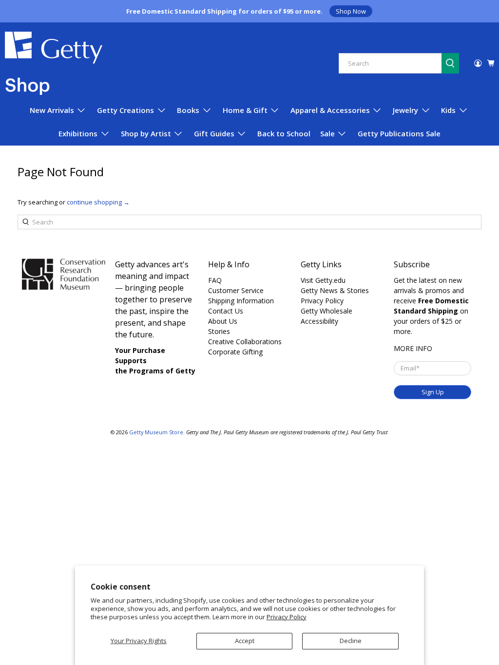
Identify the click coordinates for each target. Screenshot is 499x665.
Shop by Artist (146, 133)
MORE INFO (413, 348)
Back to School (283, 133)
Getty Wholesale (326, 310)
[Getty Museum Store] (53, 63)
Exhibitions (77, 133)
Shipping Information (241, 300)
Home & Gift (245, 110)
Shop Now (351, 11)
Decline (351, 640)
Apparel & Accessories (330, 110)
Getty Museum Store (156, 432)
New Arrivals (52, 110)
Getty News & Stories (335, 290)
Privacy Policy (287, 616)
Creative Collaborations (245, 341)
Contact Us (225, 310)
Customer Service (236, 290)
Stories (219, 331)
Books (188, 110)
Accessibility (319, 321)
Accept (244, 640)
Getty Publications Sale (399, 133)
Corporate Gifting (235, 351)
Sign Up (433, 392)
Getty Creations (125, 110)
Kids (448, 110)
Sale (327, 133)
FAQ (215, 280)
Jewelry (405, 110)
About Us (222, 321)
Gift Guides (214, 133)
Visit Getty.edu (323, 280)
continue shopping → (98, 202)
